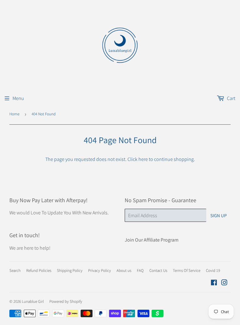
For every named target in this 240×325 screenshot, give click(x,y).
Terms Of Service (186, 270)
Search (15, 270)
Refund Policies (38, 270)
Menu (18, 98)
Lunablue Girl (33, 301)
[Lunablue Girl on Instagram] (224, 283)
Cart (230, 98)
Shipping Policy (69, 270)
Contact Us (158, 270)
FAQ (140, 270)
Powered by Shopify (65, 301)
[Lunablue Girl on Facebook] (214, 283)
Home (14, 114)
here (143, 159)
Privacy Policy (99, 270)
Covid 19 (213, 270)
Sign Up (218, 215)
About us (124, 270)
